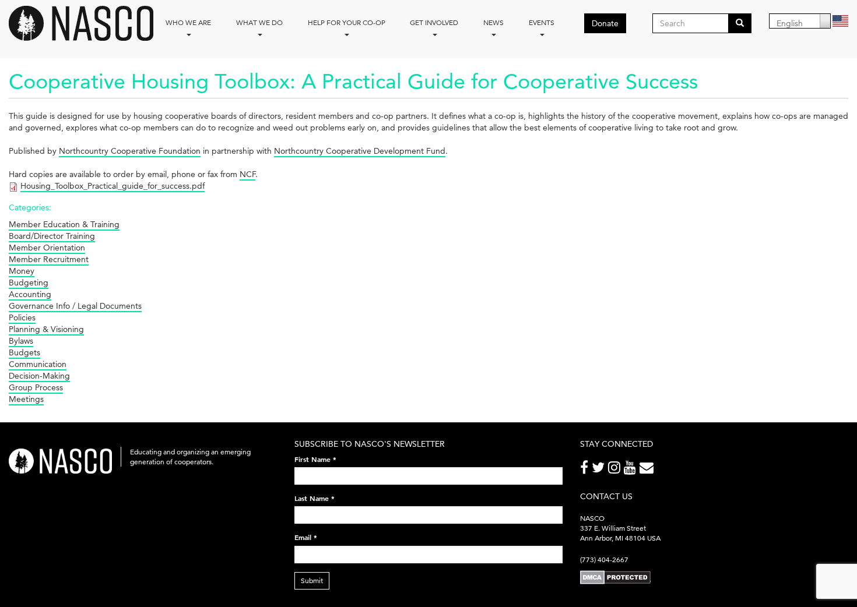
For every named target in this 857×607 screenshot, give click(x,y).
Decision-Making (39, 375)
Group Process (36, 387)
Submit (312, 580)
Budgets (24, 352)
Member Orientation (47, 247)
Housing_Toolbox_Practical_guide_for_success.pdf (112, 186)
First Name (315, 459)
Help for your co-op (346, 22)
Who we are (188, 22)
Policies (22, 317)
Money (21, 271)
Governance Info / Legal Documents (75, 306)
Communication (37, 364)
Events (541, 22)
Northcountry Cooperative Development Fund (359, 151)
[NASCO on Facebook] (586, 469)
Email (305, 537)
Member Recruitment (49, 259)
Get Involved (434, 22)
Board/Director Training (52, 236)
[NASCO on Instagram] (616, 469)
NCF (247, 174)
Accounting (30, 294)
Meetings (26, 399)
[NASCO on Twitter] (600, 469)
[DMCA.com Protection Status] (615, 577)
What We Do (259, 22)
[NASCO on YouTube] (632, 469)
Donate (605, 23)
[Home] (85, 23)
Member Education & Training (64, 224)
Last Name (314, 498)
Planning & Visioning (46, 329)
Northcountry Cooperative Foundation (130, 151)
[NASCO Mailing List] (648, 469)
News (493, 22)
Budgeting (28, 282)
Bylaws (21, 341)
